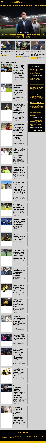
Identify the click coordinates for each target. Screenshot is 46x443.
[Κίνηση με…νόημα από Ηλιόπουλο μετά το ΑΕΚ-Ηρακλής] (23, 45)
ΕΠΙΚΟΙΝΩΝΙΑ (43, 5)
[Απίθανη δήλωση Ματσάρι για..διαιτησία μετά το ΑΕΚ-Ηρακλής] (38, 45)
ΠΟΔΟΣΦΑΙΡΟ (3, 5)
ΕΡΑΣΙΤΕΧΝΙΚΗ (22, 5)
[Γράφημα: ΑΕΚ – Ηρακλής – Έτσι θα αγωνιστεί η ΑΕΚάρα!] (6, 337)
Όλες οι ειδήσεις (37, 130)
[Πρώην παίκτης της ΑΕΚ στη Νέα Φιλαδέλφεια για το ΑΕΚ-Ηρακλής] (6, 271)
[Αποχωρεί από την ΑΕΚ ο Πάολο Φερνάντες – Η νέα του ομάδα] (6, 206)
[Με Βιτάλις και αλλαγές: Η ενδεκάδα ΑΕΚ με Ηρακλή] (6, 288)
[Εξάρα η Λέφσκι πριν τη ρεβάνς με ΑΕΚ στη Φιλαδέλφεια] (6, 221)
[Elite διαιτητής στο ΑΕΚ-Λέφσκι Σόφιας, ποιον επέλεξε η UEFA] (6, 169)
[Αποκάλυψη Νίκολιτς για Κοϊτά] (8, 45)
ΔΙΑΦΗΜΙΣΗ (36, 5)
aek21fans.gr (23, 432)
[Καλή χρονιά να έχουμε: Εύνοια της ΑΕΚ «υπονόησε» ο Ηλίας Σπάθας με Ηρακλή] (6, 151)
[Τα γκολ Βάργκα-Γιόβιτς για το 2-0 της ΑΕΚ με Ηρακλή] (6, 237)
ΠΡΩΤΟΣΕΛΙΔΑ (29, 5)
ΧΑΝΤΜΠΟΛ (15, 5)
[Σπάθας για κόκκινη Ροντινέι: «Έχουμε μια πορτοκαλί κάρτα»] (6, 88)
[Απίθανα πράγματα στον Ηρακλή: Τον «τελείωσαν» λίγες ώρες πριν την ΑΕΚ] (6, 318)
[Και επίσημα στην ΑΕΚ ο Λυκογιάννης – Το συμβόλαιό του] (6, 371)
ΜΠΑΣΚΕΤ (9, 5)
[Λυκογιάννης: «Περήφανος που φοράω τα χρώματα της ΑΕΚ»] (6, 302)
